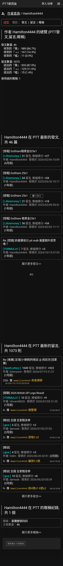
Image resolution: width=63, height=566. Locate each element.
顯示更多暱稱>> (31, 532)
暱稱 (41, 22)
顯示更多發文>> (31, 263)
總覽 (6, 22)
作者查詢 (13, 13)
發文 (24, 22)
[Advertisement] (31, 308)
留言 (33, 22)
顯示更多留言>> (31, 496)
